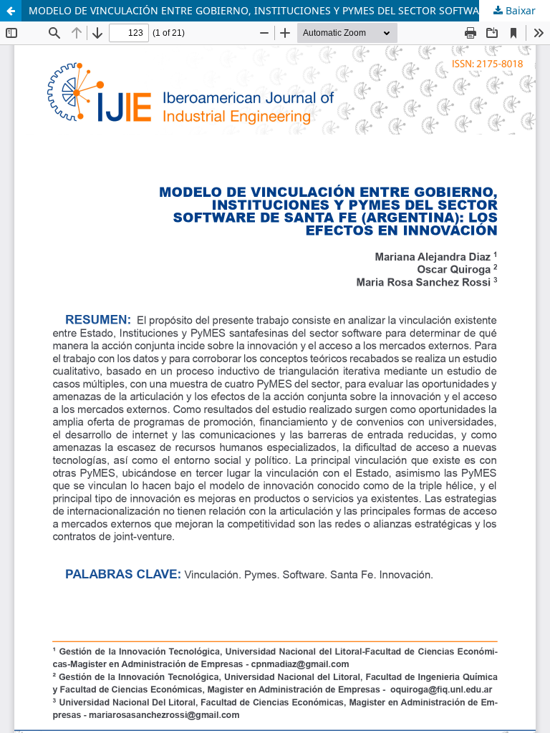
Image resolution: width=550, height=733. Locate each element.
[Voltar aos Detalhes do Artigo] (10, 10)
